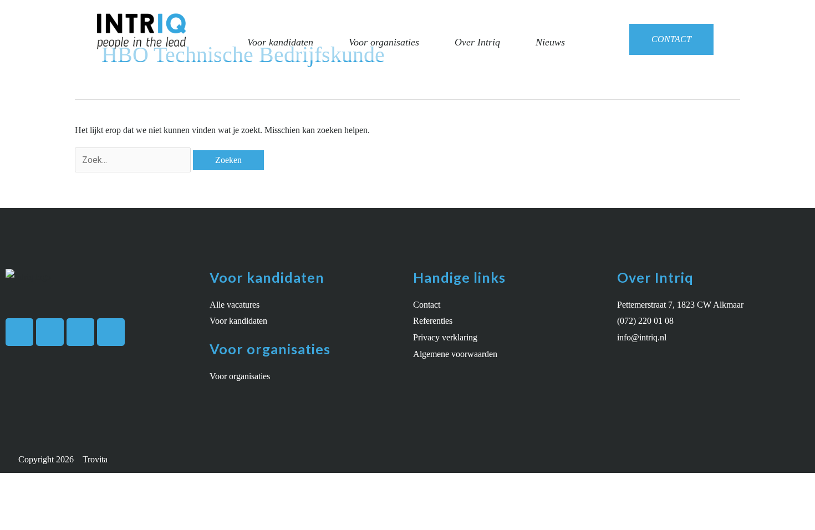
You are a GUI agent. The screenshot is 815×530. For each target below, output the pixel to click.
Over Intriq (477, 42)
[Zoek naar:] (134, 160)
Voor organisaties (384, 42)
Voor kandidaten (280, 42)
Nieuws (550, 42)
